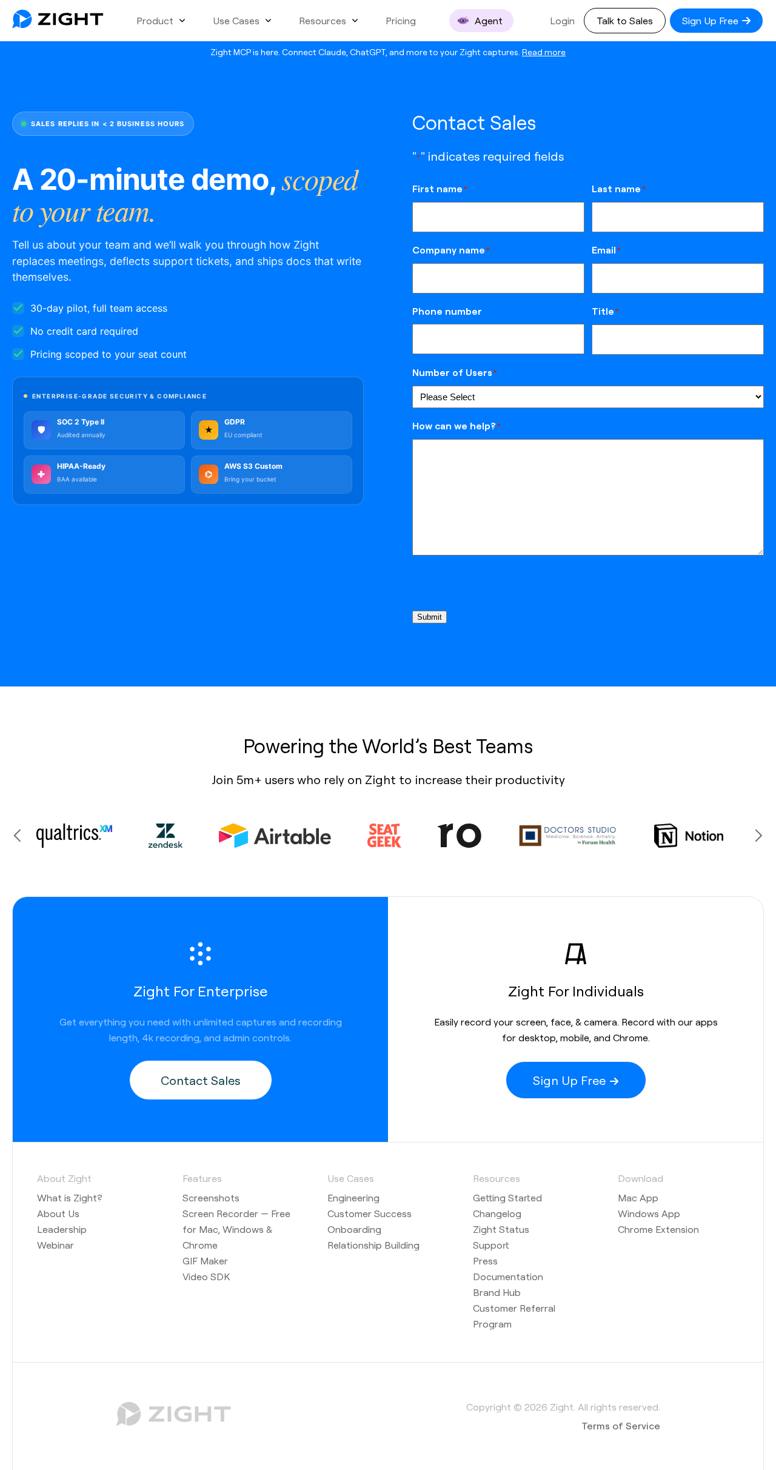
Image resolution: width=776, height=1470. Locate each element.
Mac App (638, 1197)
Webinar (55, 1244)
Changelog (497, 1213)
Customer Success (369, 1213)
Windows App (649, 1213)
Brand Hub (497, 1292)
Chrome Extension (658, 1229)
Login (562, 20)
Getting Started (507, 1197)
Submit (429, 617)
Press (485, 1260)
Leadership (62, 1229)
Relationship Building (373, 1244)
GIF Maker (205, 1260)
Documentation (508, 1276)
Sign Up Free (711, 20)
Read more (544, 51)
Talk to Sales (625, 20)
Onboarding (354, 1229)
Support (491, 1244)
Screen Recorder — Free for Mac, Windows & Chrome (236, 1229)
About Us (58, 1213)
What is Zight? (69, 1197)
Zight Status (501, 1229)
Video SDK (206, 1276)
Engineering (353, 1197)
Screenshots (210, 1197)
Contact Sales (200, 1080)
